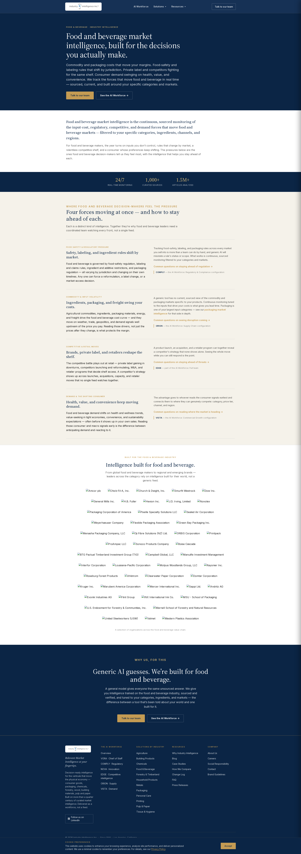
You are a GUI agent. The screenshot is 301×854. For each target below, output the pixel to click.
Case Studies (179, 763)
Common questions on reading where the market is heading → (188, 411)
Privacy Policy (158, 849)
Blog (174, 758)
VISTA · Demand (109, 788)
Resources (177, 6)
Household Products (147, 779)
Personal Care (143, 795)
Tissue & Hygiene (145, 811)
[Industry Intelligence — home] (83, 7)
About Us (212, 753)
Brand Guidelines (216, 774)
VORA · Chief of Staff (111, 758)
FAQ (174, 779)
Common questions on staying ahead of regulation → (183, 266)
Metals (139, 785)
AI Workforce (141, 6)
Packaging (141, 790)
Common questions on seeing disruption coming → (182, 320)
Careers (212, 758)
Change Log (178, 774)
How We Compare (181, 769)
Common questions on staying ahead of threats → (181, 362)
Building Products (145, 758)
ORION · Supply (109, 783)
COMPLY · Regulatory (112, 763)
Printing (140, 801)
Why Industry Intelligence (185, 753)
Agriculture (142, 753)
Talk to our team (224, 6)
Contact (212, 769)
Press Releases (180, 785)
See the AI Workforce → (114, 95)
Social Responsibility (218, 763)
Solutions (158, 6)
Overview (106, 753)
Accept (228, 845)
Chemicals (141, 763)
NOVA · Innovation (110, 769)
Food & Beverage (145, 769)
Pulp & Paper (143, 806)
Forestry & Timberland (147, 774)
